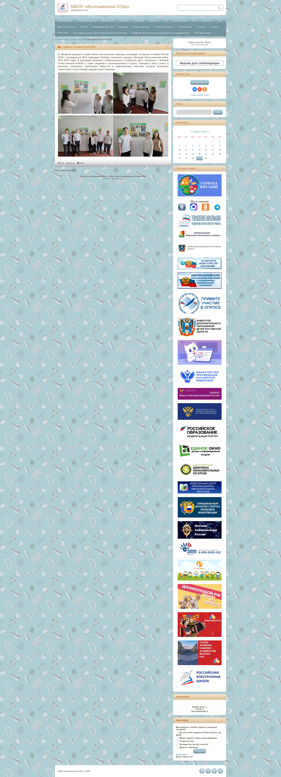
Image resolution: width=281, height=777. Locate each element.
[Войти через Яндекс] (199, 89)
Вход (119, 178)
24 (180, 158)
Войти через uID (199, 82)
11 (186, 150)
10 (180, 150)
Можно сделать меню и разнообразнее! (198, 738)
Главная (58, 39)
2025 (66, 39)
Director (71, 163)
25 (186, 158)
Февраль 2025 (199, 131)
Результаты (181, 754)
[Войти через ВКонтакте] (194, 89)
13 (199, 150)
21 (206, 154)
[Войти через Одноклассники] (204, 89)
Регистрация (109, 178)
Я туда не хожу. (187, 741)
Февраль (74, 39)
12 (193, 150)
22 (213, 154)
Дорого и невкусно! (189, 747)
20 (199, 154)
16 (220, 150)
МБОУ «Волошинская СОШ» (100, 6)
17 (180, 154)
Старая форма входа (199, 95)
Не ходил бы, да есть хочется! (194, 744)
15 (213, 150)
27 (81, 39)
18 (186, 154)
